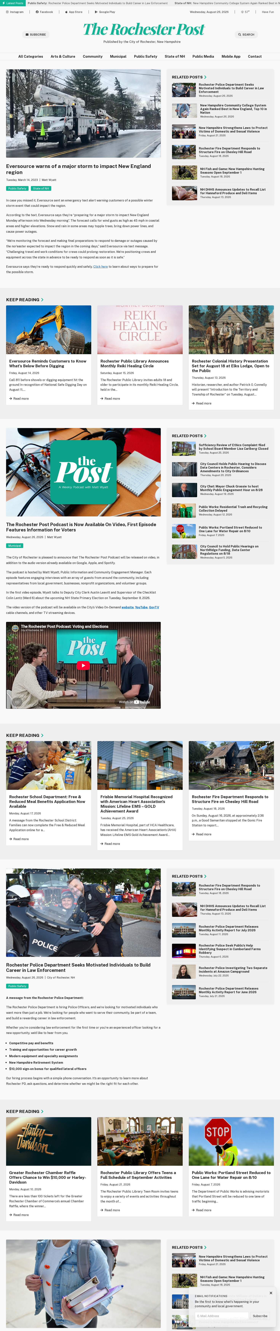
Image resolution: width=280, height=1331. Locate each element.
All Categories (30, 56)
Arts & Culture (63, 56)
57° (247, 12)
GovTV (154, 607)
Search (248, 34)
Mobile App (231, 56)
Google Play (107, 12)
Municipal (118, 56)
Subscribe (38, 34)
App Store (75, 12)
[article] (220, 90)
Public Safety (145, 56)
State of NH (175, 56)
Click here (100, 266)
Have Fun (268, 12)
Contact (255, 56)
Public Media (203, 56)
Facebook (46, 12)
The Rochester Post (142, 28)
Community (92, 56)
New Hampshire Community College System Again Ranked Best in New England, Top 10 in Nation (206, 3)
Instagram (16, 12)
